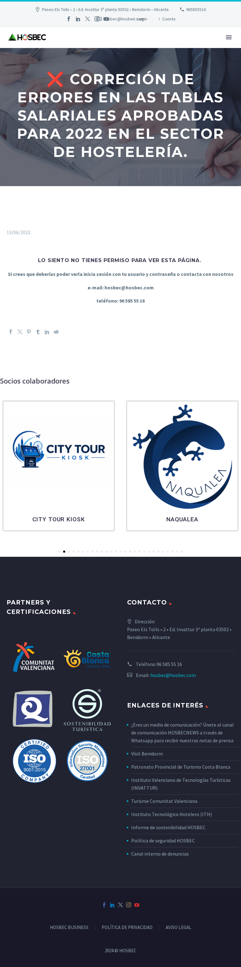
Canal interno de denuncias (160, 854)
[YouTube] (106, 18)
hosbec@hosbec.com (173, 675)
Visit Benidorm (147, 753)
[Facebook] (68, 18)
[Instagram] (97, 18)
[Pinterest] (28, 331)
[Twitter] (87, 18)
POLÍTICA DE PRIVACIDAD (127, 927)
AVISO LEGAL (178, 927)
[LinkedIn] (78, 18)
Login (142, 19)
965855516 (196, 9)
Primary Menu (228, 37)
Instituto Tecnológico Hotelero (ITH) (171, 814)
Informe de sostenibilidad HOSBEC (168, 827)
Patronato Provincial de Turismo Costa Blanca (180, 767)
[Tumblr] (37, 331)
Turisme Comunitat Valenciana (164, 801)
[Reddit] (56, 331)
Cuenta (168, 19)
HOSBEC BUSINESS (69, 927)
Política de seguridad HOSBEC (163, 840)
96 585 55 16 (169, 664)
